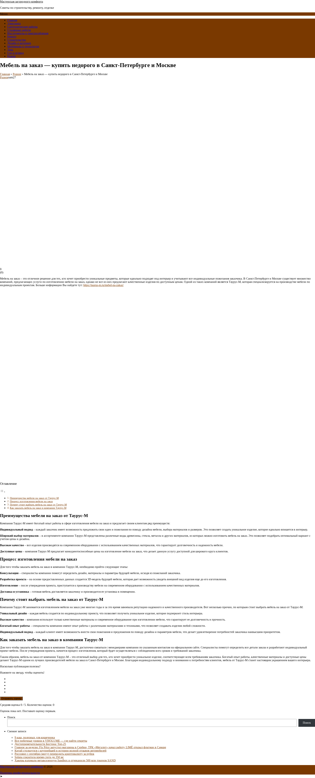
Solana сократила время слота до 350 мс (39, 757)
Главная (12, 20)
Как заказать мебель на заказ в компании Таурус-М (38, 507)
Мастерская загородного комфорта (21, 1)
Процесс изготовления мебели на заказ (31, 501)
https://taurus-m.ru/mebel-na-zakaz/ (103, 285)
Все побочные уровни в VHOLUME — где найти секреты (51, 740)
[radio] (161, 678)
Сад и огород (15, 52)
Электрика (14, 23)
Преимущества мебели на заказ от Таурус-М (34, 498)
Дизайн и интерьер (19, 43)
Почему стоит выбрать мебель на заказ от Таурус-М (38, 504)
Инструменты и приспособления (27, 33)
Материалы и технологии (23, 46)
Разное (11, 56)
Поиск (11, 717)
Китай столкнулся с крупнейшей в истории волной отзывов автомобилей (60, 750)
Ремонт (11, 36)
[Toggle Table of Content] (2, 491)
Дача (10, 49)
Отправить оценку (11, 698)
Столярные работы (19, 30)
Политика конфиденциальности (20, 772)
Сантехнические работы (22, 26)
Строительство (16, 39)
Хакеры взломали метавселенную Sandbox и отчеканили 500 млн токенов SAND (65, 760)
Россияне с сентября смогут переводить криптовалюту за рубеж (54, 753)
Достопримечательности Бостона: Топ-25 (40, 744)
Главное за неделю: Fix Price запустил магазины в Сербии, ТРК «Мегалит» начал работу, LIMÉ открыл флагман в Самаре (90, 747)
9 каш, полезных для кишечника (35, 737)
